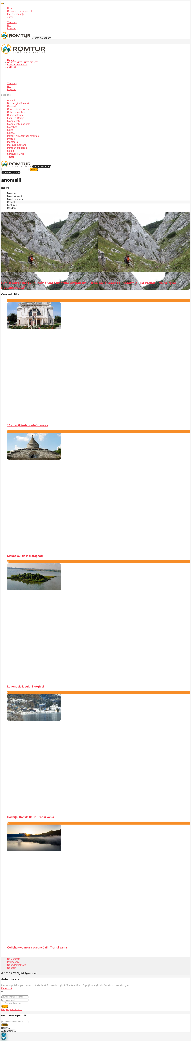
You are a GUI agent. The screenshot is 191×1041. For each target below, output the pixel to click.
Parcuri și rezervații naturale (23, 135)
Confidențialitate (16, 964)
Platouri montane (16, 144)
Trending (12, 22)
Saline (10, 150)
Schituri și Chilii (15, 153)
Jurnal (10, 16)
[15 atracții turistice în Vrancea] (98, 361)
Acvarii (11, 100)
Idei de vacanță (15, 14)
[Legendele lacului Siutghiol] (98, 622)
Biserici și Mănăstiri (18, 103)
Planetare (12, 141)
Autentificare (8, 1030)
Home (10, 8)
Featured (12, 204)
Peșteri (11, 138)
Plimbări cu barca (17, 147)
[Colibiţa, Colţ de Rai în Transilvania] (98, 753)
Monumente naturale (18, 123)
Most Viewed (14, 196)
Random (11, 207)
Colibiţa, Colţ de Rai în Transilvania (30, 817)
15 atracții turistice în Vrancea (27, 425)
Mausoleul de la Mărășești (25, 556)
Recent (11, 202)
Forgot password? (11, 1009)
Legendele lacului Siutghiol (25, 686)
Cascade (12, 106)
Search (34, 169)
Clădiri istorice (15, 115)
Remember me (13, 1003)
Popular (11, 28)
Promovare (13, 961)
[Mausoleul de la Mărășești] (98, 492)
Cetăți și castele (16, 112)
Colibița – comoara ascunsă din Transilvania (37, 947)
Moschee (12, 126)
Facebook (6, 988)
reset (4, 1025)
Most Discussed (16, 199)
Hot (9, 25)
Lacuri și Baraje (15, 117)
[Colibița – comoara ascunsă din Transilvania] (98, 884)
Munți (10, 129)
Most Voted (13, 193)
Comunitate (13, 958)
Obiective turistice (19, 11)
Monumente (13, 120)
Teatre (10, 156)
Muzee (11, 132)
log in (4, 1006)
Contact (11, 967)
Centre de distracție (18, 109)
